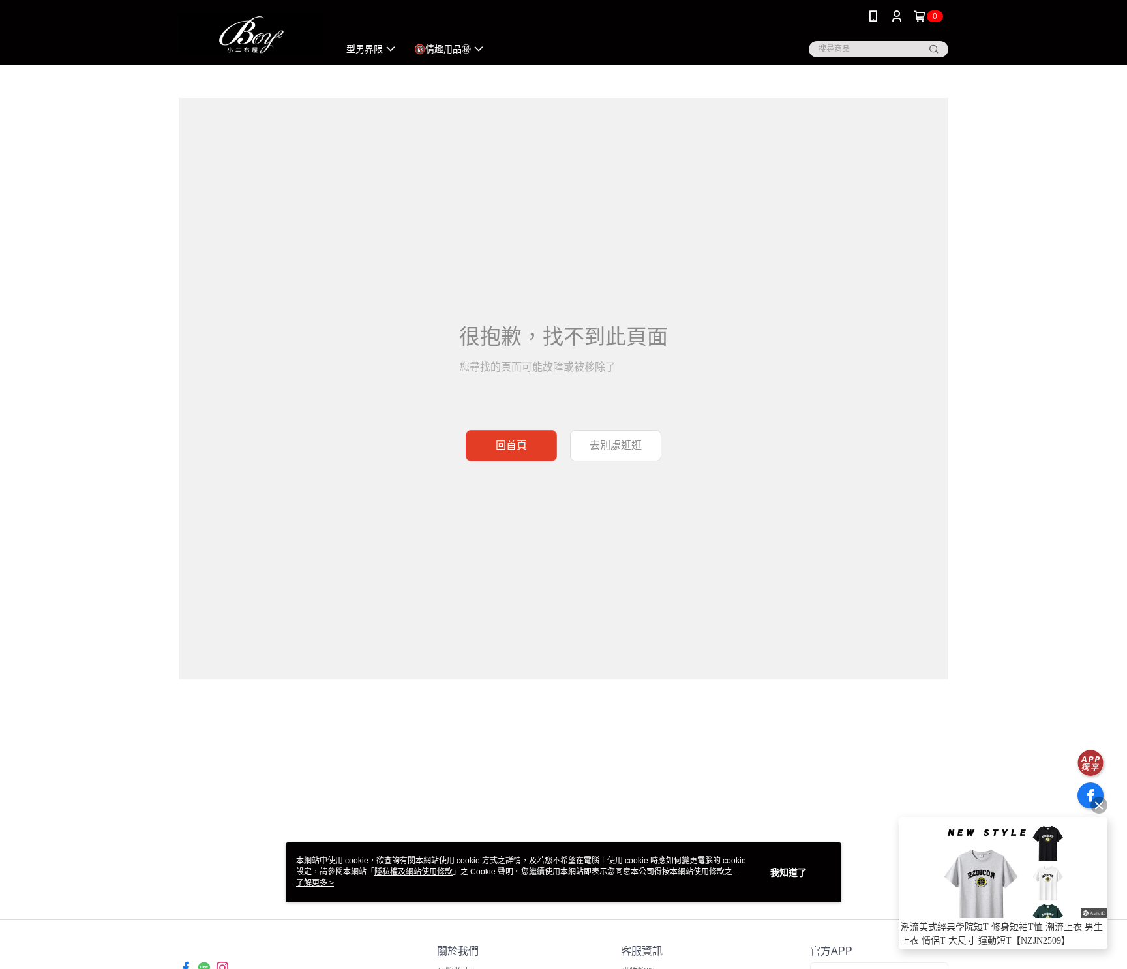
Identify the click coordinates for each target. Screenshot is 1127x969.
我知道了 (788, 872)
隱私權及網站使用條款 (413, 871)
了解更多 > (315, 882)
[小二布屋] (251, 34)
